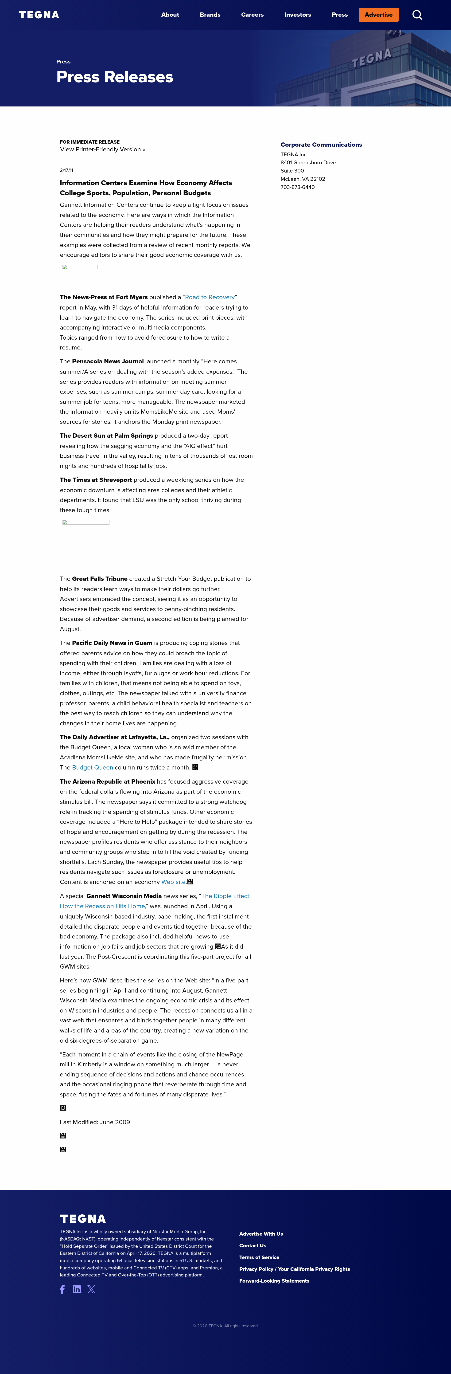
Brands (210, 14)
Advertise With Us (261, 1234)
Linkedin (79, 1289)
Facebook (65, 1289)
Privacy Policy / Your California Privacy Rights (294, 1269)
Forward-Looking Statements (274, 1281)
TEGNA (83, 1219)
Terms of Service (259, 1257)
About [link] (170, 14)
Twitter (95, 1289)
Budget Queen (92, 767)
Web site (173, 882)
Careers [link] (252, 14)
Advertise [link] (379, 14)
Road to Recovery (210, 297)
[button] (417, 15)
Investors (297, 14)
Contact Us (252, 1245)
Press (340, 14)
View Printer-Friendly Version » (102, 149)
